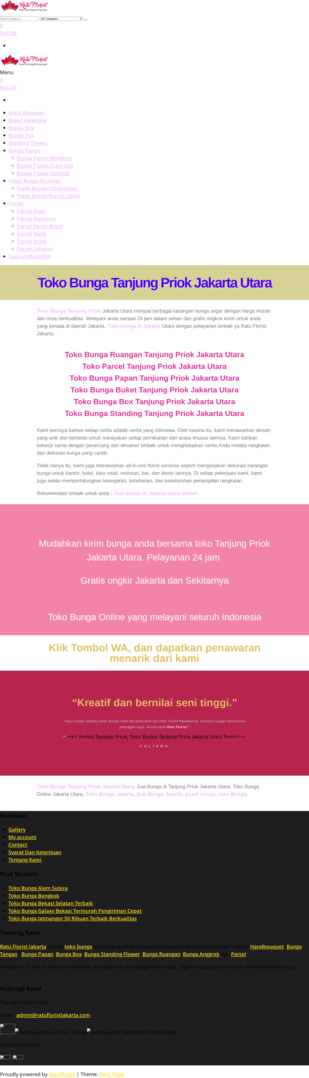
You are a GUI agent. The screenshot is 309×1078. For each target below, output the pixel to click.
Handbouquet (267, 946)
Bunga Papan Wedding (44, 157)
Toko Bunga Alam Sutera (38, 888)
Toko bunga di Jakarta (134, 326)
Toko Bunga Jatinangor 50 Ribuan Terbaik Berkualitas (72, 918)
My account (22, 836)
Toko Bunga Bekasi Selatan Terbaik (50, 903)
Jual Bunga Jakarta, (160, 794)
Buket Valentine (27, 120)
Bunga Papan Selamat (43, 173)
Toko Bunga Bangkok (33, 895)
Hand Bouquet (26, 112)
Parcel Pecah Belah (40, 225)
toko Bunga (231, 794)
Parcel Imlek (32, 241)
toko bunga (78, 946)
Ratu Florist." (178, 727)
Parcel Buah (31, 210)
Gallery (17, 829)
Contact (17, 844)
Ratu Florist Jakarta (23, 946)
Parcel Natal (31, 233)
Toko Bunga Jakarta (109, 794)
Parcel (16, 203)
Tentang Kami (24, 859)
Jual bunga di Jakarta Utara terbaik (156, 493)
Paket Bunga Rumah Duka (48, 195)
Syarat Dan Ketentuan (34, 852)
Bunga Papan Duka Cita (45, 165)
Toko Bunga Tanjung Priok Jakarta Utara (155, 282)
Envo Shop (111, 1074)
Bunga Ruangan (161, 953)
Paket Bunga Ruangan (34, 180)
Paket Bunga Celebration (47, 188)
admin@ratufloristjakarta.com (53, 1014)
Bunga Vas (21, 135)
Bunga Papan (24, 150)
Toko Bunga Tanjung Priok (69, 311)
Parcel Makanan (36, 218)
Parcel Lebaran (35, 248)
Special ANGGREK (29, 256)
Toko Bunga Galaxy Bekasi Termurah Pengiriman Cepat (74, 910)
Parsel (238, 953)
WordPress (62, 1074)
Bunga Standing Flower (112, 953)
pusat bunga (200, 794)
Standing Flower (28, 142)
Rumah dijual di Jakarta (28, 974)
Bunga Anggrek (201, 953)
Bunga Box (21, 127)
